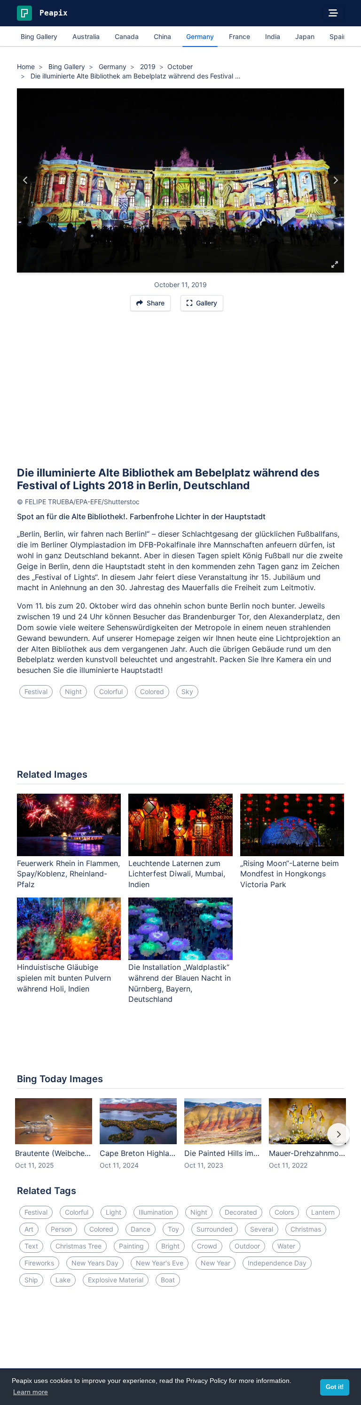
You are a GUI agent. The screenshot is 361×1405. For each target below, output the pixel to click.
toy (173, 1229)
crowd (207, 1246)
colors (284, 1212)
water (286, 1246)
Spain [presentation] (338, 36)
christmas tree (78, 1246)
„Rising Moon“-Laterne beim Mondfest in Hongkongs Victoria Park (289, 874)
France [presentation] (239, 36)
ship (31, 1280)
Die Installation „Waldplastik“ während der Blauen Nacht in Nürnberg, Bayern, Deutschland (179, 983)
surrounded (214, 1229)
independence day (277, 1263)
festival (35, 691)
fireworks (39, 1263)
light (113, 1212)
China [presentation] (162, 36)
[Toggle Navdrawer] (333, 13)
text (31, 1246)
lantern (323, 1212)
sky (187, 691)
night (73, 691)
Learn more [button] (30, 1392)
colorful (111, 691)
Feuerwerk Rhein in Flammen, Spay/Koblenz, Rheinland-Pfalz (68, 874)
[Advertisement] (180, 393)
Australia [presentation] (86, 36)
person (61, 1229)
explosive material (115, 1280)
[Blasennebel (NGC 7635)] (25, 180)
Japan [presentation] (304, 36)
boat (168, 1280)
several (261, 1229)
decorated (241, 1212)
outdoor (247, 1246)
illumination (156, 1212)
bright (170, 1246)
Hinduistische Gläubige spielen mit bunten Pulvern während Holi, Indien (64, 977)
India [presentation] (272, 36)
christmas (305, 1229)
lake (63, 1280)
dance (140, 1229)
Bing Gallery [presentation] (39, 36)
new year (215, 1263)
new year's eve (159, 1263)
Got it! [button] (335, 1387)
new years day (94, 1263)
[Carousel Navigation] (180, 1141)
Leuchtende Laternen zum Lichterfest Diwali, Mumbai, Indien (176, 874)
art (28, 1229)
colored (152, 691)
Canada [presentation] (127, 36)
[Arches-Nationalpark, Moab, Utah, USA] (335, 180)
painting (131, 1246)
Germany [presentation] (200, 36)
